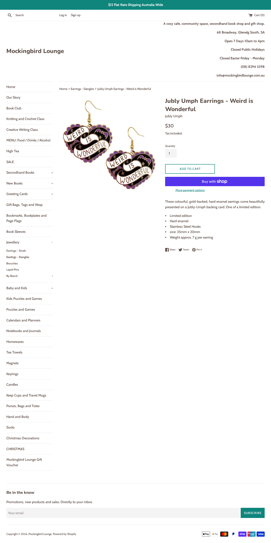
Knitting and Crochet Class (25, 119)
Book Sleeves (16, 232)
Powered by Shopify (64, 534)
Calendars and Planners (23, 320)
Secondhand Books (29, 172)
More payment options (190, 190)
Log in (63, 15)
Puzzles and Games (20, 309)
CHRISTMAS (15, 449)
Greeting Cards (29, 194)
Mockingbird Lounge (35, 51)
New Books (29, 183)
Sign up (75, 15)
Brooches (12, 263)
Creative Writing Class (22, 130)
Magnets (12, 363)
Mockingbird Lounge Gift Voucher (24, 462)
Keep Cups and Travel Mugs (26, 395)
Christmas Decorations (22, 438)
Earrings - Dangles (17, 257)
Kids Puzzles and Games (24, 299)
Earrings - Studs (16, 250)
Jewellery (29, 242)
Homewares (15, 342)
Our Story (13, 97)
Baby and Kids (29, 288)
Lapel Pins (12, 269)
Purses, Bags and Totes (23, 406)
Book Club (13, 108)
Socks (10, 427)
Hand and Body (17, 417)
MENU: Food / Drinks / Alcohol (28, 140)
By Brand (29, 276)
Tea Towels (14, 352)
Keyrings (12, 374)
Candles (12, 384)
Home (10, 87)
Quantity (170, 146)
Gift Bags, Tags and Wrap (24, 205)
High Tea (12, 151)
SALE (10, 162)
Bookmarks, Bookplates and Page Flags (26, 218)
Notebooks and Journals (23, 331)
